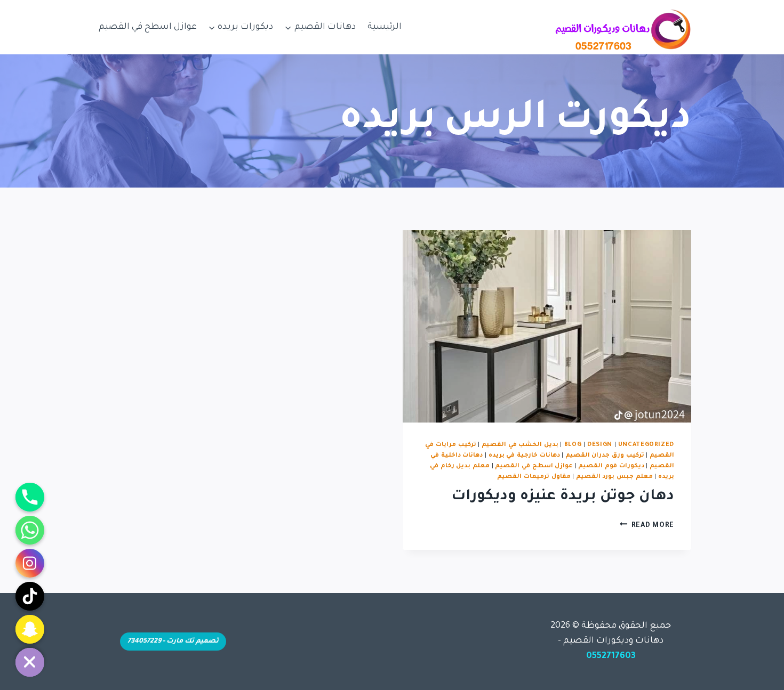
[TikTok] (29, 596)
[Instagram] (29, 563)
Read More (647, 526)
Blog (573, 445)
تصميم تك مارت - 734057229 (173, 641)
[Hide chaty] (29, 662)
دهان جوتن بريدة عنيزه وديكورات (562, 497)
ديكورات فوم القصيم (611, 466)
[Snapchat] (29, 629)
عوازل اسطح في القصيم (148, 27)
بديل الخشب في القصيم (520, 445)
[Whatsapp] (29, 530)
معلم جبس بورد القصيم (614, 477)
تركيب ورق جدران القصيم (604, 455)
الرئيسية (384, 27)
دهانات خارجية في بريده (524, 455)
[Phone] (29, 497)
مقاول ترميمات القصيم (533, 477)
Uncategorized (646, 445)
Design (599, 445)
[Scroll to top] (759, 670)
